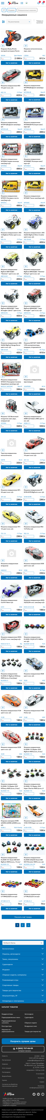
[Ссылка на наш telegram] (34, 1094)
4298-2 (3, 827)
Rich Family (18, 827)
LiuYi (20, 901)
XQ (44, 607)
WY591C (4, 202)
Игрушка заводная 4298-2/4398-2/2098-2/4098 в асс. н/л (11, 823)
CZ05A (26, 55)
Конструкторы (7, 1026)
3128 (2, 717)
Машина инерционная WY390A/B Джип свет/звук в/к (34, 87)
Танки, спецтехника (10, 959)
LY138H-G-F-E (5, 901)
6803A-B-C (4, 313)
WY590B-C (27, 166)
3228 (2, 754)
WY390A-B (27, 92)
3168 (25, 717)
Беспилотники (8, 949)
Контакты (41, 1078)
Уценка (4, 1080)
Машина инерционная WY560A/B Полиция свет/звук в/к (33, 124)
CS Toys (19, 92)
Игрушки (6, 969)
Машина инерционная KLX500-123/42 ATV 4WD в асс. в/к (33, 639)
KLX (43, 644)
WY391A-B (4, 129)
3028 (25, 680)
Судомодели (7, 964)
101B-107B (27, 827)
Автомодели (29, 1014)
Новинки (5, 1064)
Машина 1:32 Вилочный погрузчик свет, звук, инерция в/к (9, 418)
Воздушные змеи (31, 1026)
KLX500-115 (28, 791)
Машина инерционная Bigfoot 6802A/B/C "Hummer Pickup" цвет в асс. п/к (34, 271)
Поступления (6, 1060)
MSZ (20, 607)
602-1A (3, 92)
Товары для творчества (11, 990)
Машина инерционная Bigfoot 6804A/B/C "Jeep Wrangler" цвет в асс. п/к (33, 308)
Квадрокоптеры (7, 1014)
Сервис (42, 1082)
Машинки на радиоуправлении (8, 1030)
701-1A (3, 533)
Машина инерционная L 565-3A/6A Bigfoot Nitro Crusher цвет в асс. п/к (34, 235)
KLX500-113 (28, 754)
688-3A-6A (4, 349)
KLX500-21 (4, 680)
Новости (5, 1056)
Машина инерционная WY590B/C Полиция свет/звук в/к (33, 161)
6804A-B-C (27, 313)
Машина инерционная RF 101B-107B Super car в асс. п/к (34, 823)
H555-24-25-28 (29, 607)
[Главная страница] (4, 10)
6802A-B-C (27, 276)
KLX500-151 (5, 864)
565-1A (3, 239)
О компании (40, 1074)
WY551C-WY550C (7, 386)
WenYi (43, 92)
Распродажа (6, 1072)
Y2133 (26, 349)
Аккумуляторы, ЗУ (9, 995)
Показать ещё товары (23, 917)
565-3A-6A (27, 239)
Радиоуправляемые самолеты (9, 1022)
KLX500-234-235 (29, 864)
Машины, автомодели (11, 954)
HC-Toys (42, 349)
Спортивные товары (10, 985)
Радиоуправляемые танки (11, 1017)
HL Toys (42, 570)
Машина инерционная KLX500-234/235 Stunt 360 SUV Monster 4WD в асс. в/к (34, 860)
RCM (43, 386)
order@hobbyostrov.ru (35, 1060)
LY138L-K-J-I (28, 901)
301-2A (3, 496)
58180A (3, 423)
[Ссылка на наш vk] (38, 1094)
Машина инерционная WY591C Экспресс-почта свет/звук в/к (10, 198)
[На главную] (13, 3)
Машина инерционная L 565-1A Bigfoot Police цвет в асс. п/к (11, 235)
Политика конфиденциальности (37, 1087)
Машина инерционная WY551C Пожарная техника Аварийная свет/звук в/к (11, 382)
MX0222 (4, 570)
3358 (25, 570)
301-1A (26, 460)
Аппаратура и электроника (13, 1001)
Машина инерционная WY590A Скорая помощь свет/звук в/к (10, 161)
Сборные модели (31, 1023)
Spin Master (18, 55)
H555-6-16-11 (5, 644)
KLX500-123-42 (29, 644)
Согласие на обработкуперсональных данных (9, 1085)
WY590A (4, 166)
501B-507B (27, 496)
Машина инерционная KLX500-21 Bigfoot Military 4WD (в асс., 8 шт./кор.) (10, 676)
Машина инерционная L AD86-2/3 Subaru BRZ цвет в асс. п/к (34, 418)
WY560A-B (27, 129)
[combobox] (23, 943)
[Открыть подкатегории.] (41, 948)
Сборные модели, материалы (14, 975)
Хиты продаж (6, 1068)
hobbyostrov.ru (22, 1110)
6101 (2, 607)
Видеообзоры (6, 1076)
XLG (43, 55)
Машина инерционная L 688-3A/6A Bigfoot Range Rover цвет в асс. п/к (11, 345)
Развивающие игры (10, 980)
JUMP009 (27, 386)
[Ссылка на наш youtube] (42, 1094)
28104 (3, 55)
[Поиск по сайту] (27, 3)
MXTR (3, 460)
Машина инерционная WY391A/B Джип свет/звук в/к (11, 124)
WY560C (27, 202)
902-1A (26, 533)
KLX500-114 (5, 791)
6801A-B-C (4, 276)
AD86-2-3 (27, 423)
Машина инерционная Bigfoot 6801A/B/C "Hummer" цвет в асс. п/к (10, 271)
